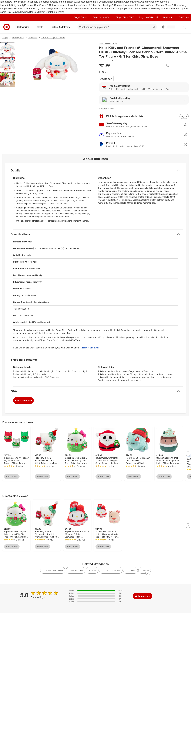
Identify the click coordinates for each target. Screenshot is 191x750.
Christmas (32, 37)
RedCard (34, 11)
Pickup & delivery (60, 26)
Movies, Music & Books (168, 5)
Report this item (106, 108)
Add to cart (106, 78)
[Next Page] (188, 453)
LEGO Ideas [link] (130, 570)
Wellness (76, 5)
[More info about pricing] (168, 65)
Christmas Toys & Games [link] (53, 570)
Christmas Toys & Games (53, 37)
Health (67, 5)
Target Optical (59, 8)
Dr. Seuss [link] (92, 570)
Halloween (51, 1)
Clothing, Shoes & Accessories (73, 1)
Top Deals (127, 8)
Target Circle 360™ (125, 17)
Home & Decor (97, 1)
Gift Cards (25, 8)
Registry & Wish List (148, 17)
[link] (107, 60)
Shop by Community (41, 8)
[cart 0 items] (184, 27)
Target (5, 37)
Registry (24, 11)
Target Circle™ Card (102, 17)
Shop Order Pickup (173, 8)
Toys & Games (114, 5)
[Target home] (6, 27)
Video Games (149, 5)
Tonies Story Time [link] (75, 570)
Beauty (20, 5)
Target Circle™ (80, 17)
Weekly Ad (157, 8)
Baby (14, 5)
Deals (70, 8)
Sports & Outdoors (49, 5)
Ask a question (23, 400)
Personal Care (31, 5)
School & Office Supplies (94, 5)
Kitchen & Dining (114, 1)
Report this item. (90, 347)
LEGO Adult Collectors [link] (111, 570)
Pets (61, 5)
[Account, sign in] (169, 27)
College (41, 1)
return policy (112, 380)
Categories (23, 26)
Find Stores (58, 11)
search (154, 27)
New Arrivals (91, 8)
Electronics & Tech (132, 5)
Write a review (142, 596)
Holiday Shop (18, 37)
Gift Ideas (14, 8)
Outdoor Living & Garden (136, 1)
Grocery (153, 1)
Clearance (78, 8)
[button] (107, 60)
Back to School (29, 1)
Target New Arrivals (10, 1)
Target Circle (45, 11)
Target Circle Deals (142, 8)
